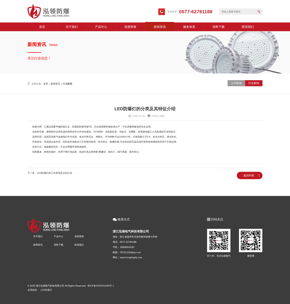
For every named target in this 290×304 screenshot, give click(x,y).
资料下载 (218, 27)
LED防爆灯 (46, 290)
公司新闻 (236, 83)
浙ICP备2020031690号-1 (100, 285)
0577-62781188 (128, 242)
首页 (42, 27)
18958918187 (127, 247)
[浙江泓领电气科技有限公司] (48, 225)
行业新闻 (253, 83)
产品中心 (101, 27)
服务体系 (189, 27)
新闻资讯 (160, 27)
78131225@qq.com (130, 252)
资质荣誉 (130, 27)
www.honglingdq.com (131, 257)
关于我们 (72, 27)
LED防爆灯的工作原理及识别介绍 (54, 173)
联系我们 (248, 27)
